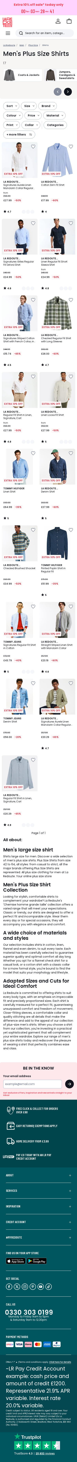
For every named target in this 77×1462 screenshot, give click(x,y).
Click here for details (60, 1362)
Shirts (45, 45)
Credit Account (16, 1222)
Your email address (17, 1076)
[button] (69, 21)
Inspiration (13, 1206)
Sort (10, 106)
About (10, 1175)
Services (11, 1190)
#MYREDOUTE (14, 1237)
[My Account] (58, 21)
